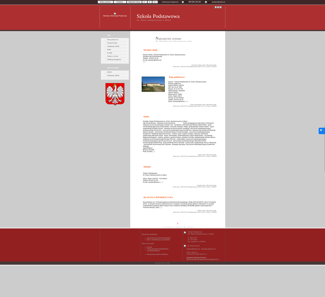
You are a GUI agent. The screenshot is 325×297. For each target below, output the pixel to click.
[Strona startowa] (216, 8)
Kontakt (199, 185)
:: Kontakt (108, 53)
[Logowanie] (221, 8)
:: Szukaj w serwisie (111, 56)
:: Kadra (108, 49)
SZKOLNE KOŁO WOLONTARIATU (159, 238)
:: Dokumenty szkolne (112, 75)
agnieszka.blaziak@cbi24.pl (209, 259)
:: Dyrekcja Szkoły (111, 43)
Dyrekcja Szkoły (197, 65)
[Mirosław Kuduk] (153, 91)
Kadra (200, 154)
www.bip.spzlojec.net (208, 249)
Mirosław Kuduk (211, 65)
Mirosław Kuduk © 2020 (162, 263)
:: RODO (108, 72)
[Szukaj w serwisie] (218, 8)
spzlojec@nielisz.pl (193, 249)
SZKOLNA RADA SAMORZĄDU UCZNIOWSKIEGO (157, 250)
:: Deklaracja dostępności (113, 59)
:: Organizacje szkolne (112, 46)
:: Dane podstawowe (111, 40)
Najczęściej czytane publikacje (157, 254)
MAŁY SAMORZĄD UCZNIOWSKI (158, 240)
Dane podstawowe (196, 104)
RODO (199, 210)
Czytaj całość (205, 69)
